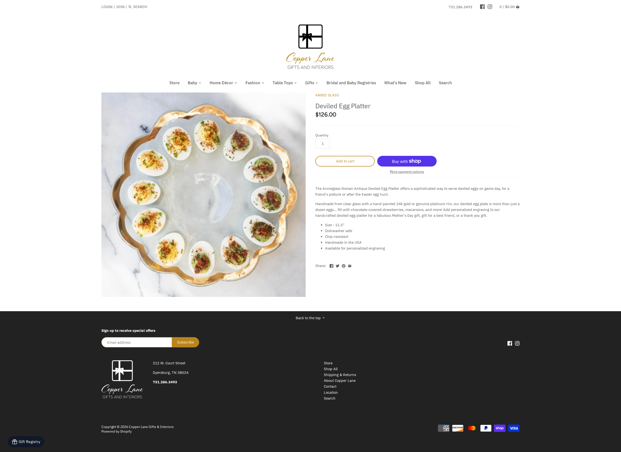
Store (328, 363)
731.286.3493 (460, 7)
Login (107, 6)
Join (120, 6)
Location (331, 392)
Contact (330, 386)
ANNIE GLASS (327, 95)
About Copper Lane (340, 380)
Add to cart (345, 161)
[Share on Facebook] (331, 265)
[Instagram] (490, 6)
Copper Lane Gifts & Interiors (151, 427)
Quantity (321, 135)
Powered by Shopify (116, 431)
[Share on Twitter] (337, 265)
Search (329, 398)
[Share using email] (349, 265)
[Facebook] (482, 6)
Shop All (331, 369)
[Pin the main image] (343, 265)
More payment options (407, 172)
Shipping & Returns (340, 374)
